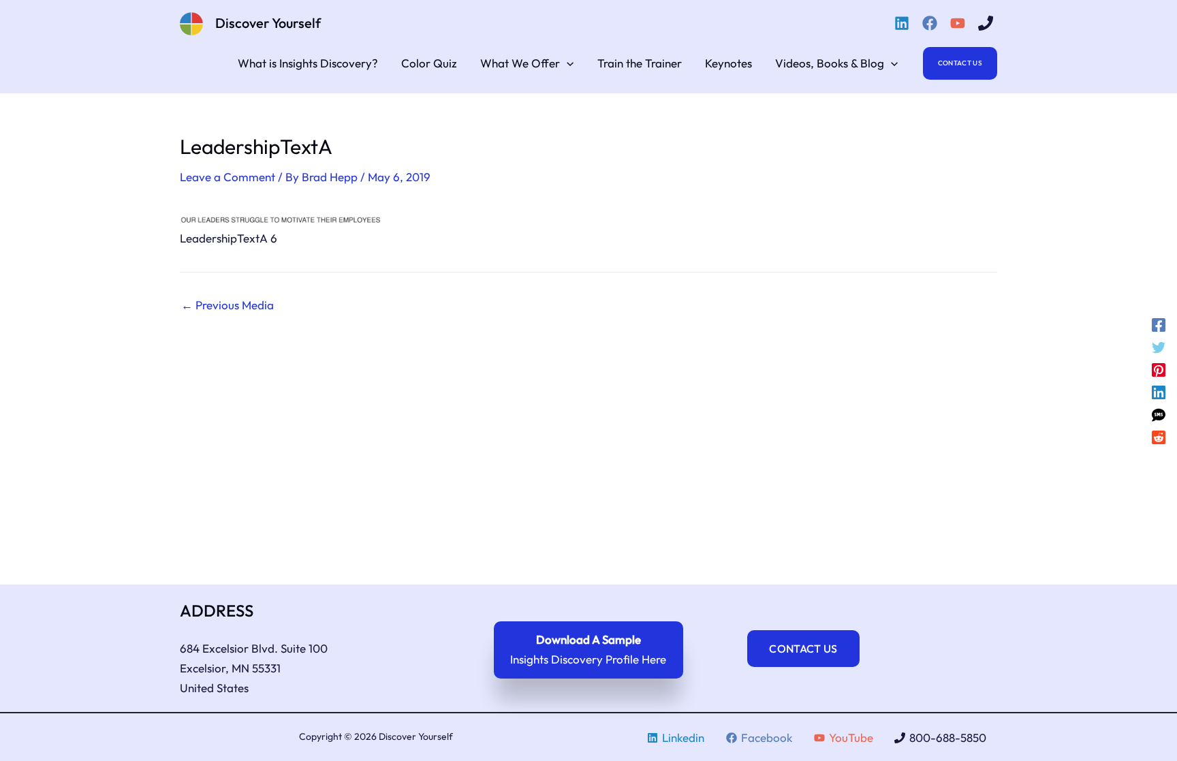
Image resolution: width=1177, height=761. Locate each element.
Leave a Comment (227, 177)
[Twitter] (1158, 347)
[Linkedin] (903, 23)
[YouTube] (959, 23)
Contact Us (803, 648)
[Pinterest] (1158, 369)
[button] (567, 63)
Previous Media (227, 305)
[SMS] (1158, 414)
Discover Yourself (268, 22)
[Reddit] (1158, 436)
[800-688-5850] (987, 23)
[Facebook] (931, 23)
